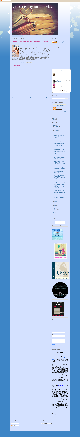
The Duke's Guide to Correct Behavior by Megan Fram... (59, 147)
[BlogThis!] (27, 62)
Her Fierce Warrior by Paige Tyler (59, 192)
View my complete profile (62, 42)
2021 (54, 119)
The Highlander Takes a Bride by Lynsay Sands (59, 182)
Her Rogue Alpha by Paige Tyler (59, 188)
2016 (54, 212)
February (55, 209)
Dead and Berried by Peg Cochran (59, 196)
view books (64, 111)
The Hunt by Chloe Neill (58, 131)
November (56, 127)
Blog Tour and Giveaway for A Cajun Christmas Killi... (59, 145)
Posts (13, 423)
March (55, 208)
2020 (54, 121)
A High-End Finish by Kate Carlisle (59, 157)
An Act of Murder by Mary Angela (59, 151)
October (55, 129)
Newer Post (14, 97)
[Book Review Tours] (60, 258)
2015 (54, 214)
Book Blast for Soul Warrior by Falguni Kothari (59, 162)
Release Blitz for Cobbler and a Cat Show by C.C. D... (60, 153)
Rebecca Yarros (58, 81)
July (55, 202)
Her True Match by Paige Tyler (59, 174)
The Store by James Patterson (59, 197)
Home (14, 35)
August (55, 201)
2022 (54, 118)
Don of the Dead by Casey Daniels (59, 167)
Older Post (47, 97)
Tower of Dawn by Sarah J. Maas (59, 168)
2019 (54, 122)
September (56, 130)
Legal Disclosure (19, 35)
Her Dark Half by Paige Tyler (58, 172)
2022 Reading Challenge (59, 105)
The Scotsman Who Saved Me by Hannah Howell (59, 133)
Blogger (44, 428)
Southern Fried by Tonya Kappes (59, 158)
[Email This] (26, 62)
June (55, 204)
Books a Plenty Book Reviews (33, 7)
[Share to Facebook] (30, 62)
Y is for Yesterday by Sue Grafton (59, 163)
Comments (14, 425)
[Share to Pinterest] (31, 62)
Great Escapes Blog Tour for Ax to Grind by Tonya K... (59, 155)
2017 (54, 125)
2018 (54, 123)
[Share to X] (28, 62)
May (55, 205)
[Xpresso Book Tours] (60, 278)
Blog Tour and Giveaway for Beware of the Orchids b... (58, 139)
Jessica (57, 107)
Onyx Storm (57, 80)
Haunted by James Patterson (59, 135)
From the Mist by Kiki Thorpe (59, 143)
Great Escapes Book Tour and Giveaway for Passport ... (59, 150)
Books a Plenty (61, 41)
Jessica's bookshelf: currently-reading (61, 70)
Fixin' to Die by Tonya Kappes (59, 171)
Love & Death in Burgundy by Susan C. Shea (59, 176)
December (56, 126)
